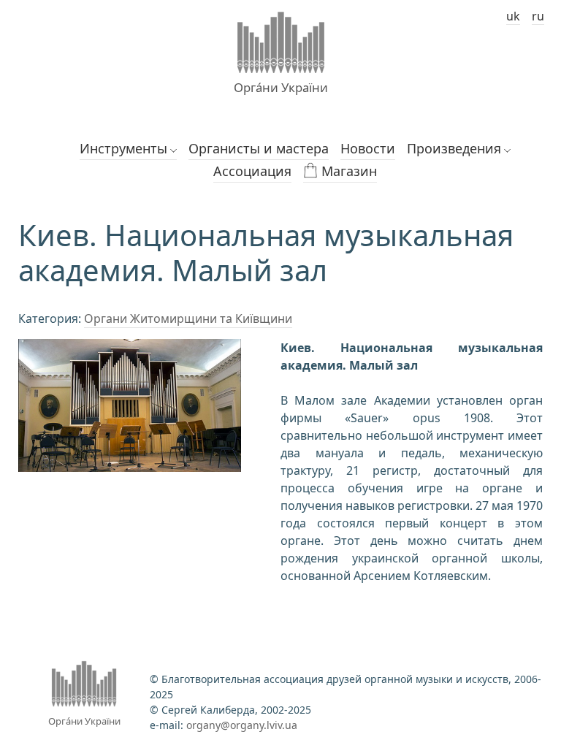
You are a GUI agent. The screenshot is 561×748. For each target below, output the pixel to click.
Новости (367, 148)
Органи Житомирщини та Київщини (188, 318)
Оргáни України (281, 87)
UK (513, 16)
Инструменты (123, 148)
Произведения (454, 148)
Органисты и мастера (258, 148)
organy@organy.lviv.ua (241, 725)
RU (538, 16)
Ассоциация (252, 171)
